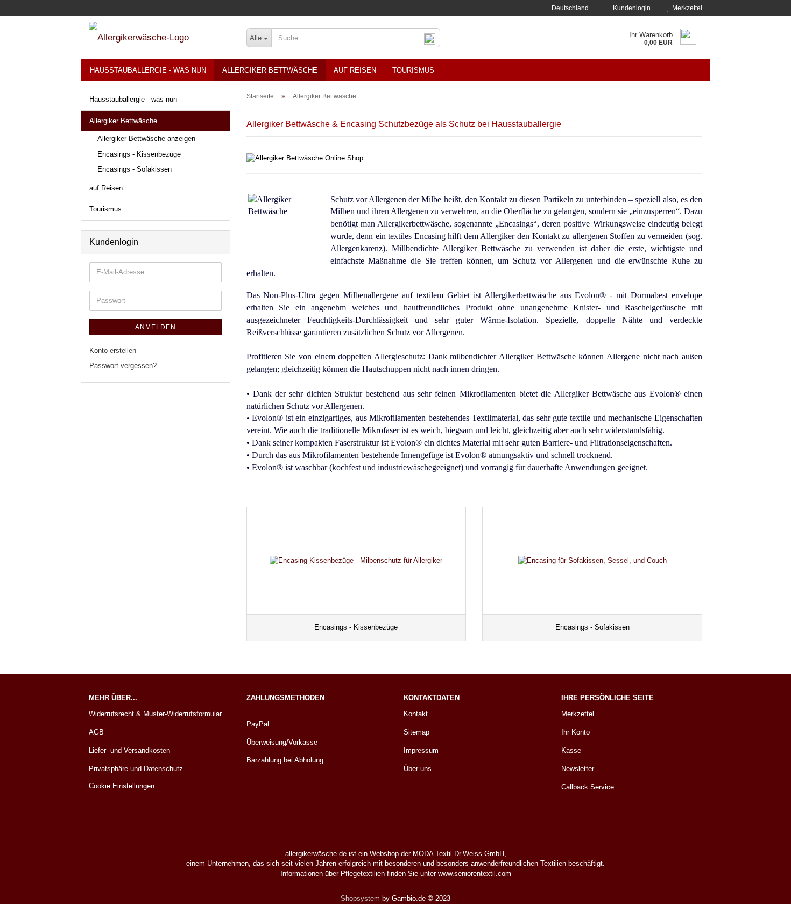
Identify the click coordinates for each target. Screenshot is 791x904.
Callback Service (587, 787)
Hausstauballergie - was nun (148, 70)
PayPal (257, 724)
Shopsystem (360, 898)
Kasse (571, 750)
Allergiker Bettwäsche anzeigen (146, 139)
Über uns (418, 769)
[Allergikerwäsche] (159, 37)
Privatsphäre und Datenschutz (136, 769)
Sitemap (416, 732)
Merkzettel (685, 8)
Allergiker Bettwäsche (269, 70)
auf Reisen (355, 70)
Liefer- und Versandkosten (129, 750)
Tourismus (413, 70)
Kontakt (416, 714)
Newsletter (577, 769)
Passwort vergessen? (123, 366)
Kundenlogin (630, 8)
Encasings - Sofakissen (134, 169)
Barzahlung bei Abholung (284, 760)
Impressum (421, 750)
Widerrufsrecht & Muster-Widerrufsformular (155, 714)
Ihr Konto (575, 732)
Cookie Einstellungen (121, 786)
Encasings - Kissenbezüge (139, 154)
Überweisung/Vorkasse (281, 742)
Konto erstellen (112, 351)
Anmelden (155, 327)
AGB (96, 732)
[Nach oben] (761, 888)
